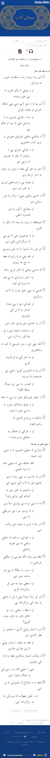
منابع (7, 732)
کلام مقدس (41, 732)
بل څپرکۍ (16, 710)
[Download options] (20, 51)
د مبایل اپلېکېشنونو (24, 732)
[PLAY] (4, 755)
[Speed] (45, 755)
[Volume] (34, 755)
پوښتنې (34, 736)
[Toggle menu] (3, 3)
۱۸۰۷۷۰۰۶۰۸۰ (18, 736)
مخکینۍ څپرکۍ (31, 710)
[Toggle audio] (31, 51)
